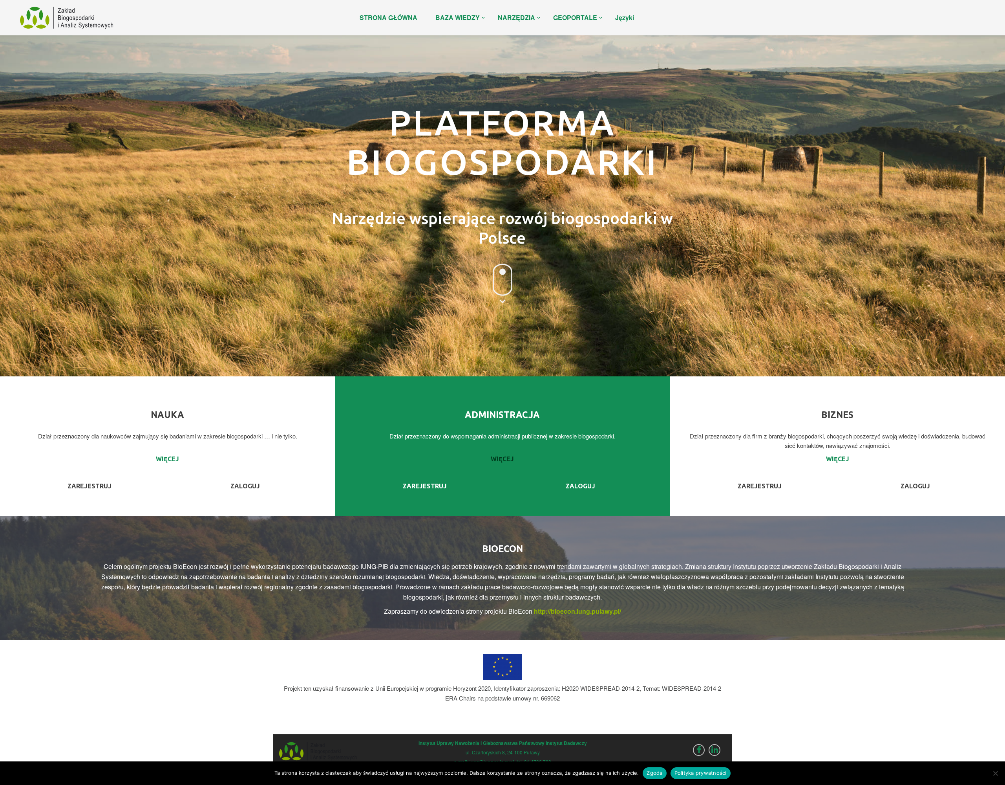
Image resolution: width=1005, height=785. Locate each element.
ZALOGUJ (245, 486)
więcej (167, 458)
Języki (624, 17)
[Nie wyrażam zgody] (995, 773)
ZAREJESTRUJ (89, 486)
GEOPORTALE (575, 17)
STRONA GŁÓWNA (388, 17)
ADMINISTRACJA (502, 415)
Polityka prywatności (700, 773)
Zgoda (654, 773)
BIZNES (837, 415)
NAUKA (167, 415)
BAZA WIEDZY (457, 17)
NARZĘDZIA (516, 17)
